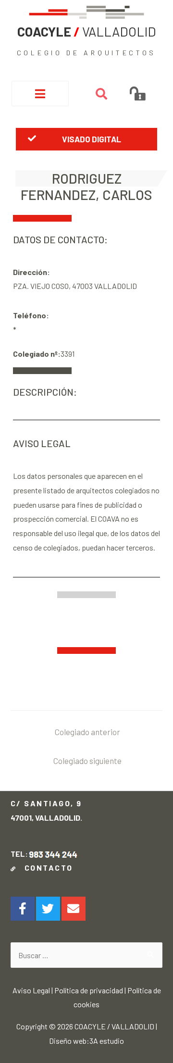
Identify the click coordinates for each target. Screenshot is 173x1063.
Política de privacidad (88, 990)
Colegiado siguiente (87, 760)
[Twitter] (48, 909)
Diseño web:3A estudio (86, 1040)
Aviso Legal (31, 990)
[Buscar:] (87, 955)
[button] (86, 139)
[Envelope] (74, 909)
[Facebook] (23, 909)
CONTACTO (45, 867)
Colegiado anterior (87, 732)
